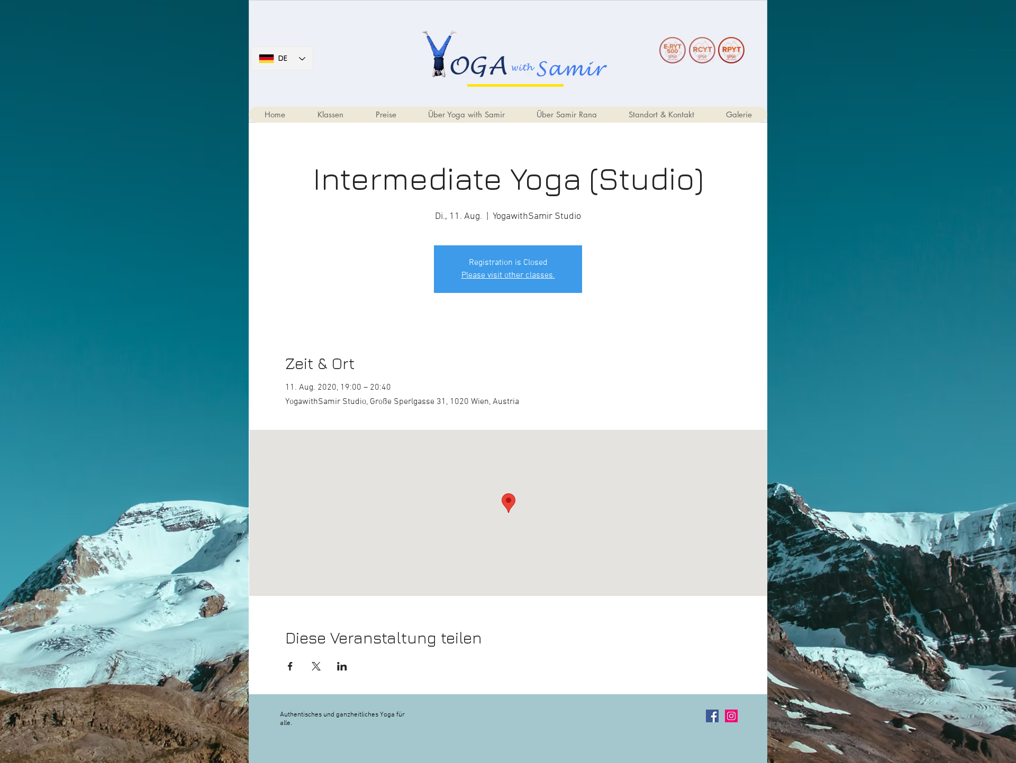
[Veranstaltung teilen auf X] (316, 666)
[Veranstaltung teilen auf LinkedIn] (342, 666)
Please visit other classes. (508, 275)
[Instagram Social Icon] (731, 716)
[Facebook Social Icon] (712, 716)
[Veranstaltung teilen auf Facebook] (290, 666)
